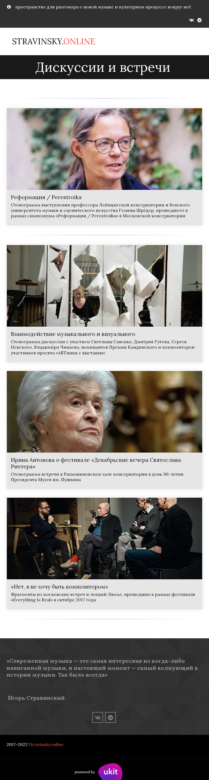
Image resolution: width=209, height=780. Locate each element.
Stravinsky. (53, 41)
